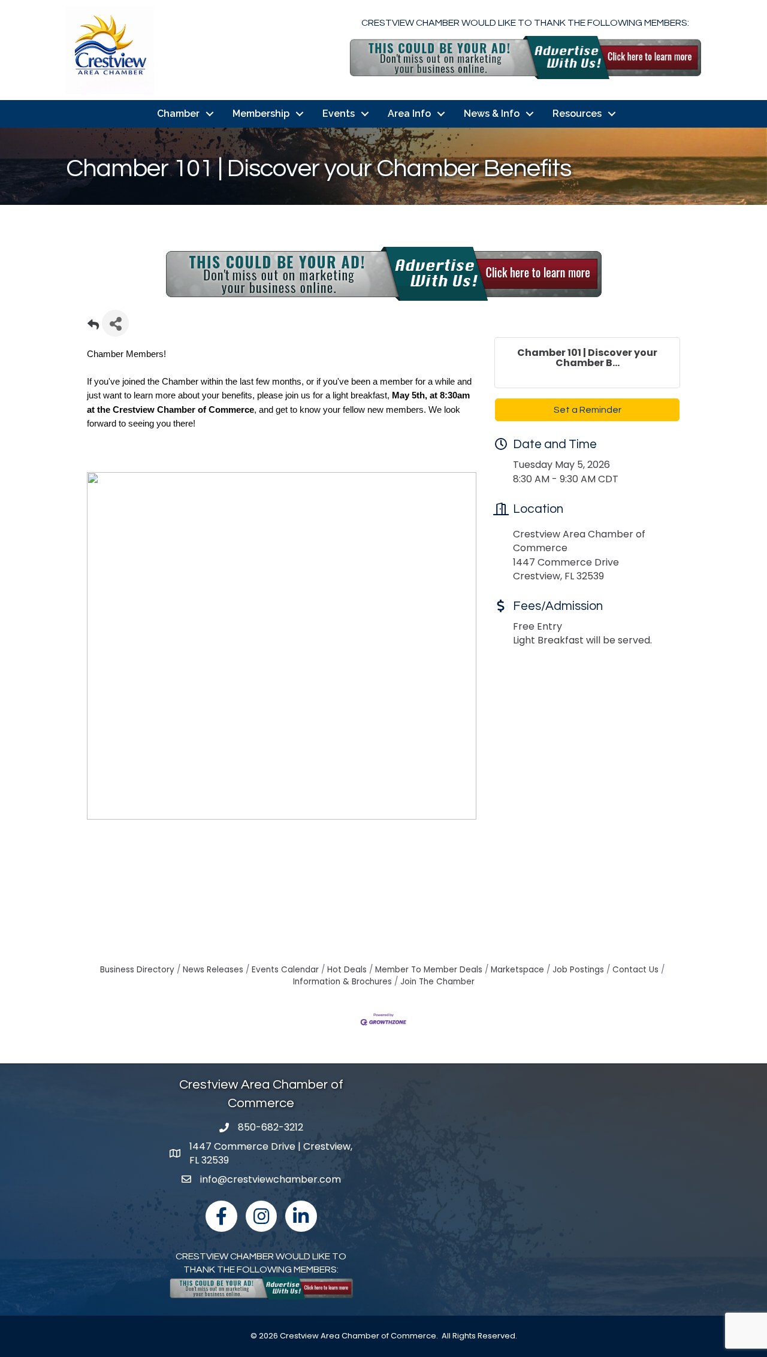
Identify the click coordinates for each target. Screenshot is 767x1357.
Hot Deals (347, 969)
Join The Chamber (437, 981)
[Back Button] (93, 327)
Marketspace (517, 969)
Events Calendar (285, 969)
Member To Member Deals (428, 969)
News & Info (492, 113)
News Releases (213, 969)
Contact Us (635, 969)
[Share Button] (115, 323)
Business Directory (137, 969)
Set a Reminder (587, 410)
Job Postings (578, 969)
